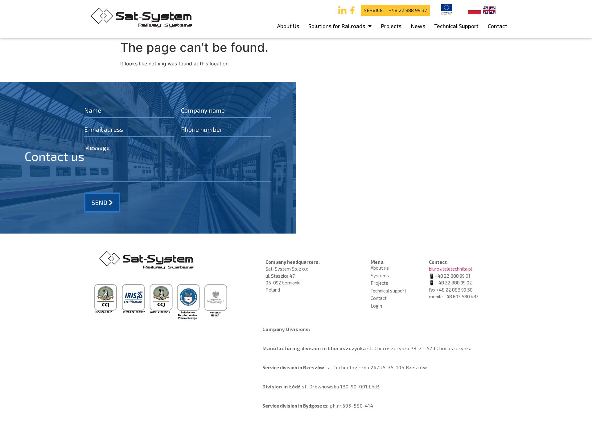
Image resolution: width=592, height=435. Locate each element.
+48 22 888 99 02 (454, 282)
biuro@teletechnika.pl (450, 268)
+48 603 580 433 (461, 296)
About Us (288, 26)
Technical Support (456, 26)
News (418, 26)
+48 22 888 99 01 (452, 276)
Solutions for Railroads (336, 26)
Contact (497, 26)
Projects (391, 26)
